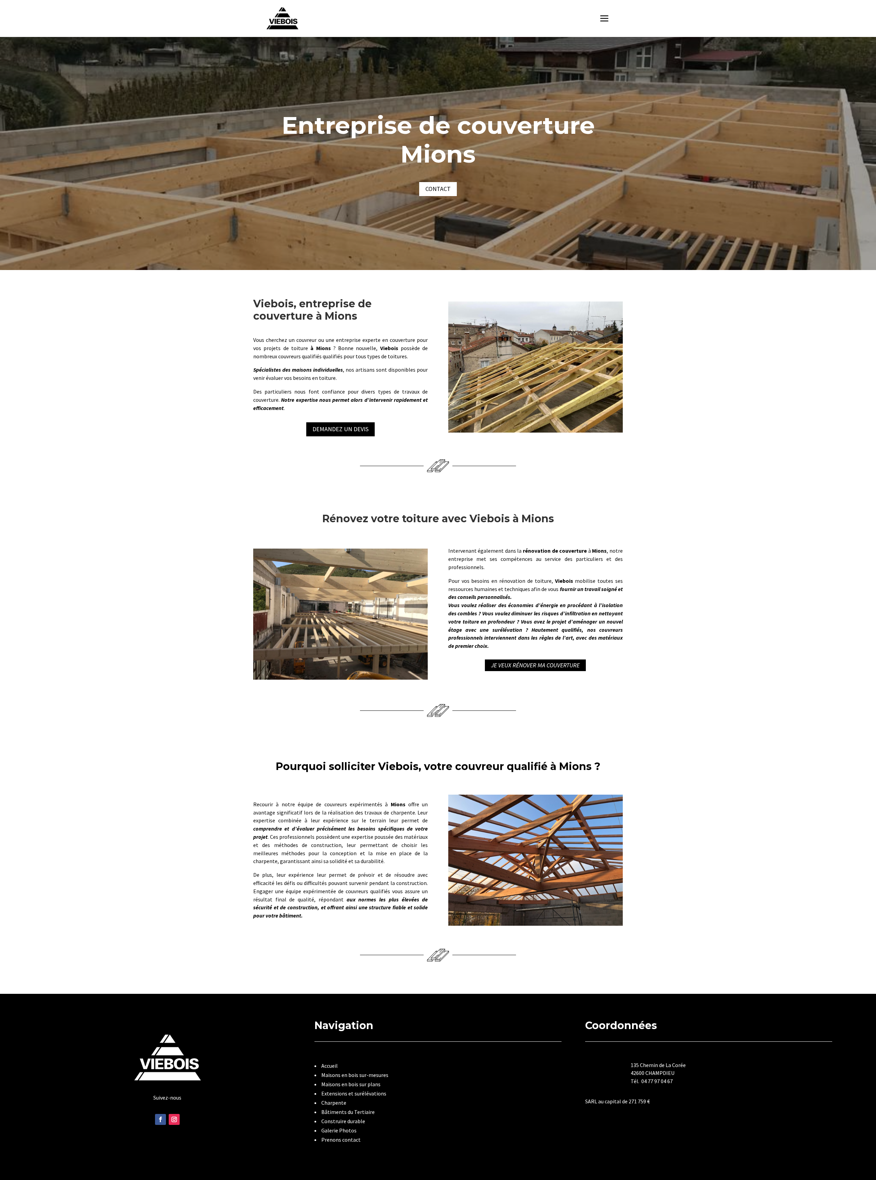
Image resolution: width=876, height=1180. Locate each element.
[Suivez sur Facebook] (160, 1119)
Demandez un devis (340, 429)
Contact (438, 189)
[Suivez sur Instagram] (174, 1119)
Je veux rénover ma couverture (535, 665)
